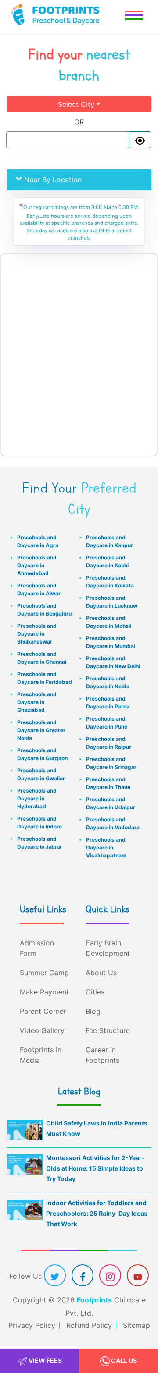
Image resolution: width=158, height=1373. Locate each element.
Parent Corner (43, 1011)
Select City (76, 104)
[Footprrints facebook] (83, 1276)
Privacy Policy (31, 1325)
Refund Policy (89, 1325)
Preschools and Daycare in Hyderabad (37, 798)
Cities (95, 991)
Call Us (123, 1360)
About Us (101, 972)
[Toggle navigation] (134, 16)
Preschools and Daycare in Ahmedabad (37, 565)
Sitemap (136, 1325)
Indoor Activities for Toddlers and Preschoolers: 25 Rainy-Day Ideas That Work (96, 1213)
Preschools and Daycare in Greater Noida (41, 730)
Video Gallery (42, 1030)
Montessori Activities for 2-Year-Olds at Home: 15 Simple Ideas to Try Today (95, 1168)
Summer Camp (44, 972)
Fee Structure (108, 1030)
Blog (93, 1011)
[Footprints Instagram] (110, 1276)
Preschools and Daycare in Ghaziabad (37, 702)
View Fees (44, 1360)
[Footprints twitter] (54, 1276)
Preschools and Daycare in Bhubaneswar (37, 634)
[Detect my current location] (140, 139)
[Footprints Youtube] (137, 1276)
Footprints (94, 1299)
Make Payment (44, 991)
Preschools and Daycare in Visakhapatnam (106, 847)
